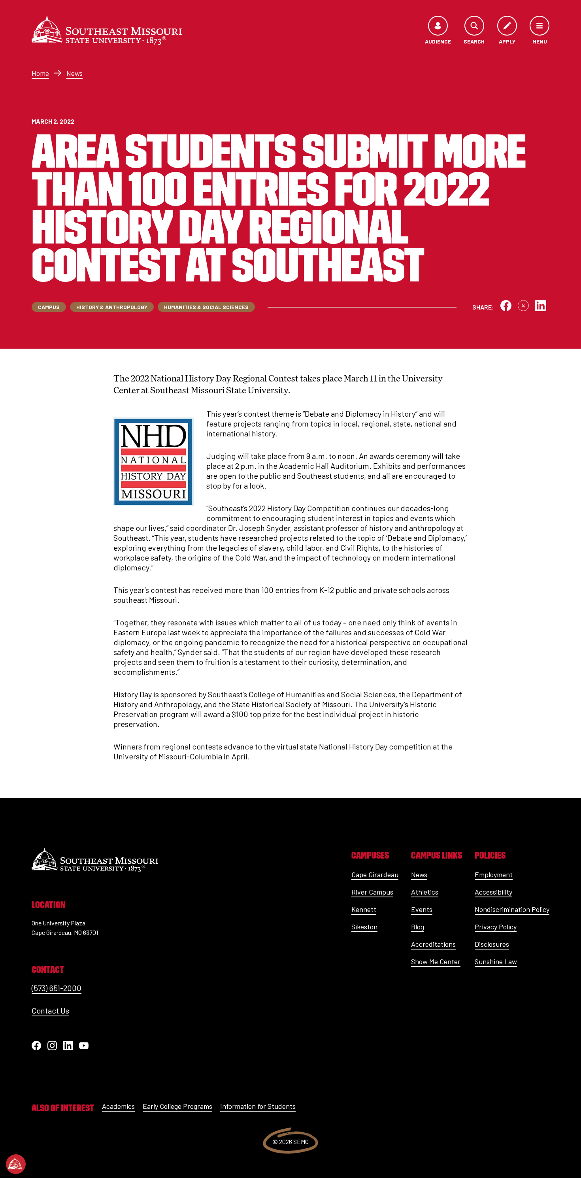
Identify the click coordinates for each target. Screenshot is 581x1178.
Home (40, 73)
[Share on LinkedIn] (540, 305)
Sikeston (364, 926)
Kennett (363, 909)
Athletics (424, 891)
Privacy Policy (496, 926)
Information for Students (258, 1106)
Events (421, 909)
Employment (494, 874)
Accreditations (433, 944)
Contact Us (50, 1010)
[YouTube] (84, 1045)
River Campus (372, 891)
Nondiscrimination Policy (512, 909)
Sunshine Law (496, 961)
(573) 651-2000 (56, 988)
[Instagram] (52, 1045)
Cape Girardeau (374, 874)
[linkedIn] (68, 1045)
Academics (118, 1106)
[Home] (107, 30)
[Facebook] (36, 1045)
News (74, 73)
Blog (417, 926)
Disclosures (492, 944)
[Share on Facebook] (506, 305)
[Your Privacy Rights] (16, 1164)
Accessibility (493, 891)
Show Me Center (435, 961)
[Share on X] (523, 305)
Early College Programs (177, 1106)
